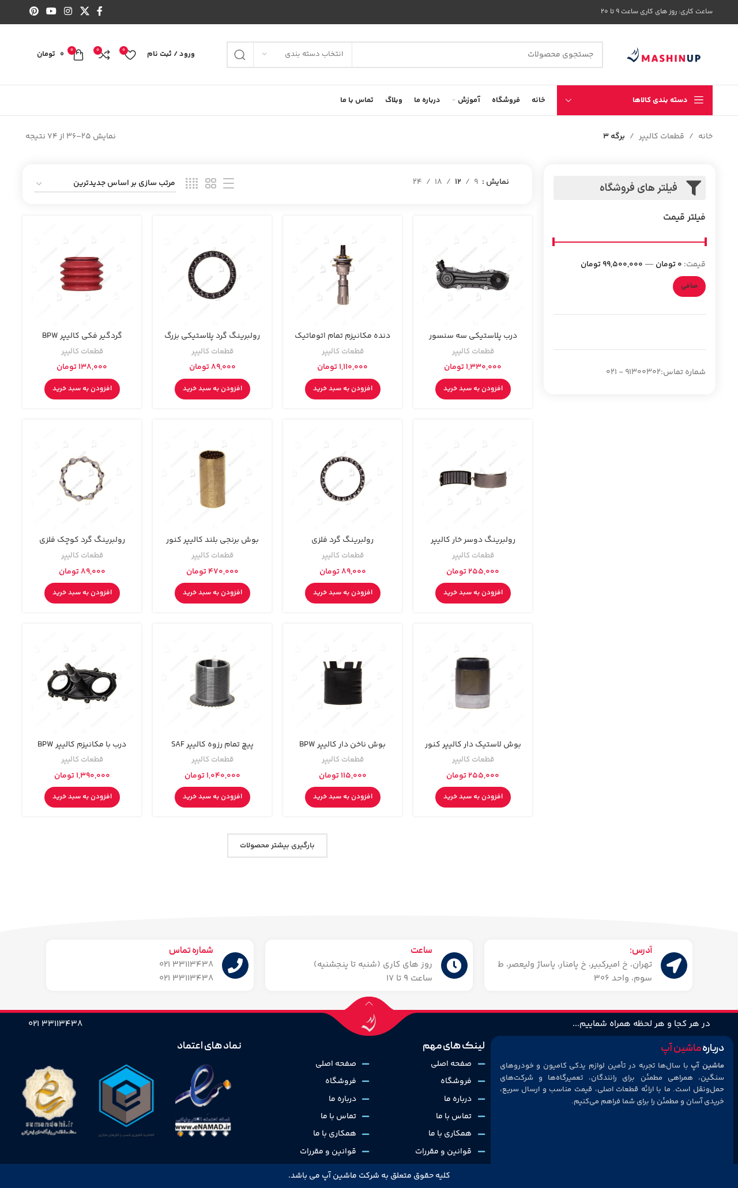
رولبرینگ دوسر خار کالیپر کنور (473, 546)
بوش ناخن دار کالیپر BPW (342, 744)
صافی (689, 286)
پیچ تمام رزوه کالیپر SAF (212, 744)
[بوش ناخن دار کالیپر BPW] (342, 683)
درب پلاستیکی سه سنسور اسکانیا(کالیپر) (473, 342)
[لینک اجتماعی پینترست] (33, 11)
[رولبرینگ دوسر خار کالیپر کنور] (473, 479)
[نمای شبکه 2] (210, 184)
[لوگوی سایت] (663, 54)
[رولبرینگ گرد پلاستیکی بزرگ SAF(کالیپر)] (212, 275)
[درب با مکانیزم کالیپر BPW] (82, 683)
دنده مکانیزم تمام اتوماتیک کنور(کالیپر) (342, 342)
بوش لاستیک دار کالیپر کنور (473, 744)
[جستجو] (240, 55)
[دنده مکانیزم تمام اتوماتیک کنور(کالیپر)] (342, 275)
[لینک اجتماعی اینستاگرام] (68, 11)
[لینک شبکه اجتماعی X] (84, 11)
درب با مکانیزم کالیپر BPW (81, 744)
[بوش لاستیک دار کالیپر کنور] (473, 683)
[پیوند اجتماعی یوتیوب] (51, 11)
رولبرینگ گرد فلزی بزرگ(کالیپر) (342, 546)
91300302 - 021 (633, 372)
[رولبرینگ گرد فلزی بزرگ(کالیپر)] (342, 479)
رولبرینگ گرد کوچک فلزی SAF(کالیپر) (82, 546)
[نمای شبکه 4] (192, 184)
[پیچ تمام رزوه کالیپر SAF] (212, 683)
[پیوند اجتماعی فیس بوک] (100, 11)
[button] (473, 389)
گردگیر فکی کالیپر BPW (82, 336)
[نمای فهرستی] (228, 184)
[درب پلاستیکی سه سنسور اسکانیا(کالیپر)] (473, 275)
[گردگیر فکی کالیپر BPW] (82, 275)
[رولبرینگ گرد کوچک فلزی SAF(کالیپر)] (82, 479)
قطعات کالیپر (661, 136)
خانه (705, 136)
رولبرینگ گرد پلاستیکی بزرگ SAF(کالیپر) (212, 342)
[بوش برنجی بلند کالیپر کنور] (212, 479)
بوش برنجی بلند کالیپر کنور (212, 540)
